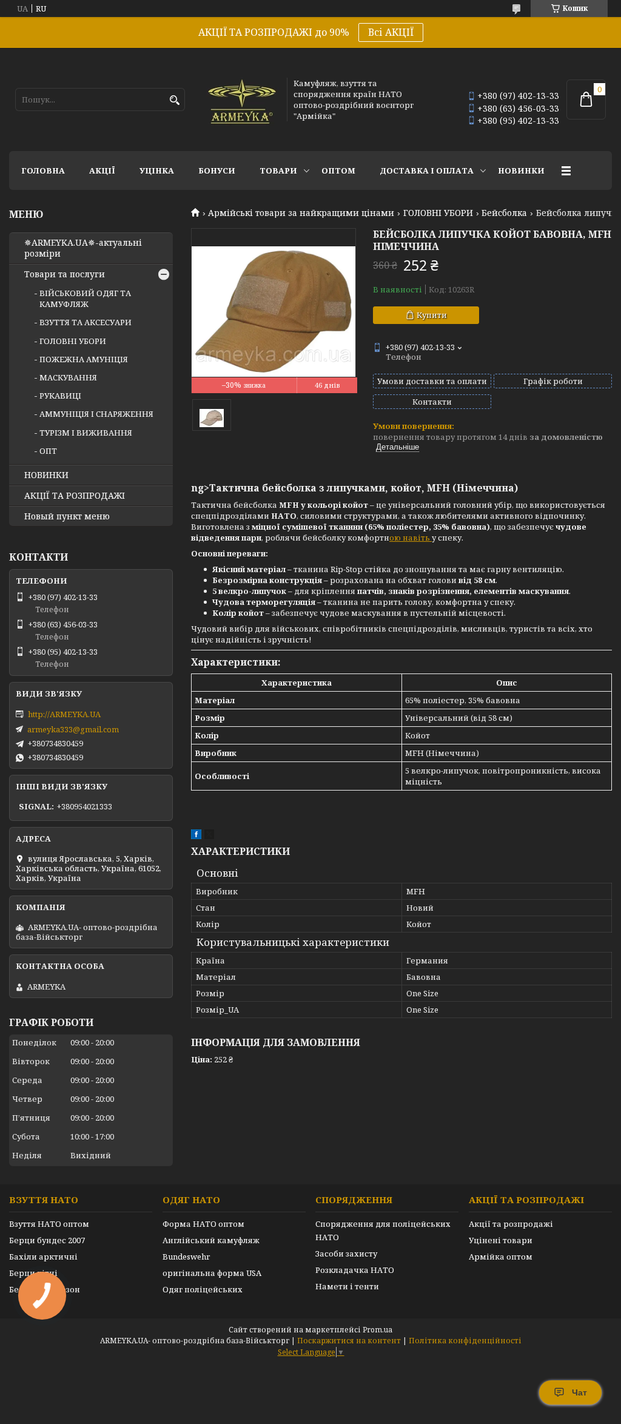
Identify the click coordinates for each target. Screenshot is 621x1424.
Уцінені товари (500, 1240)
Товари (278, 170)
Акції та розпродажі (511, 1223)
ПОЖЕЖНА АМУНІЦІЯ (83, 359)
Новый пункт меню (67, 516)
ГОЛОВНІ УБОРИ (438, 213)
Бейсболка (504, 213)
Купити (432, 314)
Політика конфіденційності (465, 1340)
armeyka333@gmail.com (73, 729)
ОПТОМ (338, 170)
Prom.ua (377, 1329)
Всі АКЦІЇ (391, 32)
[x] (209, 836)
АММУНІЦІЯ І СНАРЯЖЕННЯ (96, 413)
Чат (579, 1392)
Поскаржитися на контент (349, 1340)
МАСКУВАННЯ (68, 377)
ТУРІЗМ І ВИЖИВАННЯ (85, 432)
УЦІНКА (156, 170)
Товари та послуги (64, 274)
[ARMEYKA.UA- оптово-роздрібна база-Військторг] (242, 99)
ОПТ (48, 450)
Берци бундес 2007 (47, 1240)
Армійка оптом (500, 1256)
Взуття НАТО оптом (49, 1223)
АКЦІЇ (102, 170)
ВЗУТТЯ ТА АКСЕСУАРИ (85, 322)
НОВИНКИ (521, 170)
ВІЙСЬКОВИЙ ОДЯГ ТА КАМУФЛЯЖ (85, 298)
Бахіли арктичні (43, 1256)
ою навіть (410, 537)
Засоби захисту (346, 1253)
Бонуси (216, 170)
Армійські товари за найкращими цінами (301, 213)
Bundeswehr (186, 1256)
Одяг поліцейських (203, 1289)
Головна (43, 170)
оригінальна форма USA (212, 1272)
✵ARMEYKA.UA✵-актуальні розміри (83, 248)
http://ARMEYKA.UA (64, 714)
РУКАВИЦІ (60, 395)
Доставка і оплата (427, 170)
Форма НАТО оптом (203, 1223)
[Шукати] (174, 100)
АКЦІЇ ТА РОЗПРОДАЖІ (74, 495)
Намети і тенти (347, 1286)
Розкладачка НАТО (354, 1269)
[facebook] (196, 836)
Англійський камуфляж (211, 1240)
